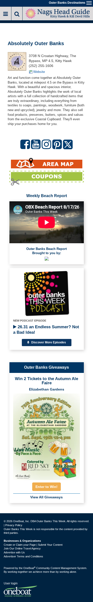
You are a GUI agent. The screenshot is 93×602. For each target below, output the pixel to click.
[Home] (58, 13)
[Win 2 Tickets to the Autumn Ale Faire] (46, 435)
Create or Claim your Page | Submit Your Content (33, 544)
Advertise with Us (14, 552)
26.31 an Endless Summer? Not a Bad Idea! (46, 330)
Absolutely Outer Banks (36, 43)
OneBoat (29, 568)
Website (39, 72)
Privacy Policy (13, 525)
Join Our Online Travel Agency (22, 548)
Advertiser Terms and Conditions (23, 556)
